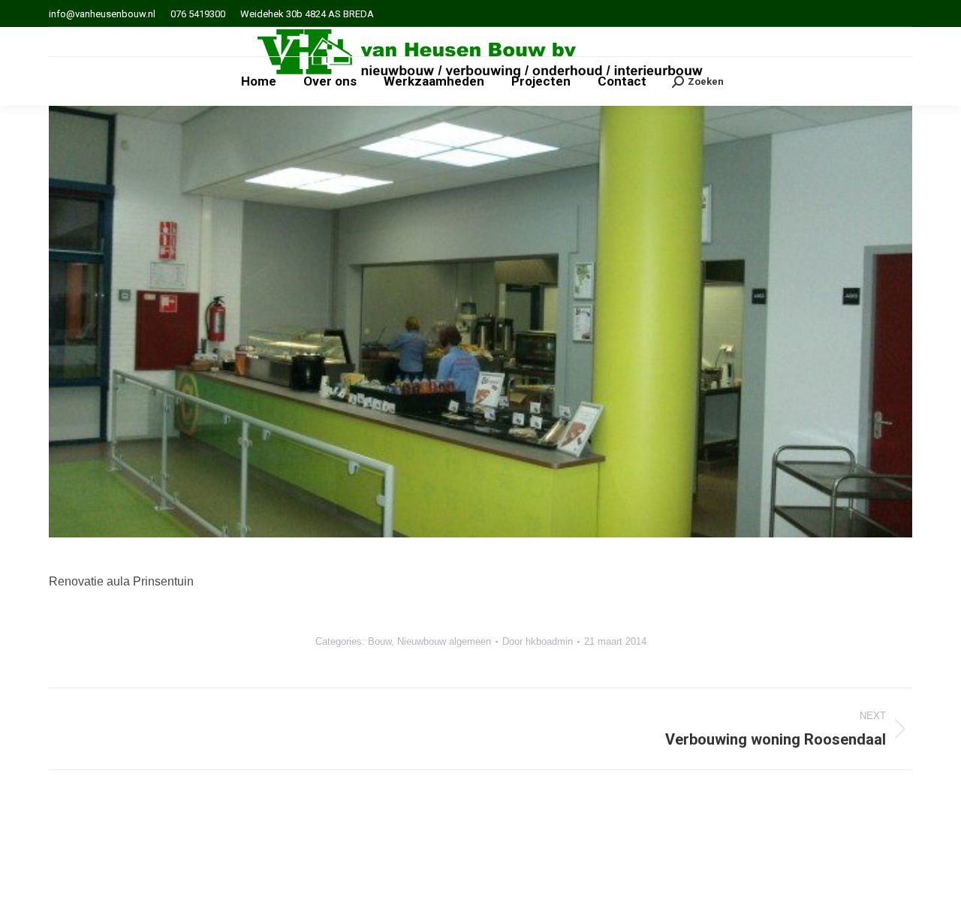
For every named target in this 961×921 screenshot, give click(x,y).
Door (537, 641)
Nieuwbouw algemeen (444, 641)
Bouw (379, 641)
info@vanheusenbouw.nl (102, 14)
